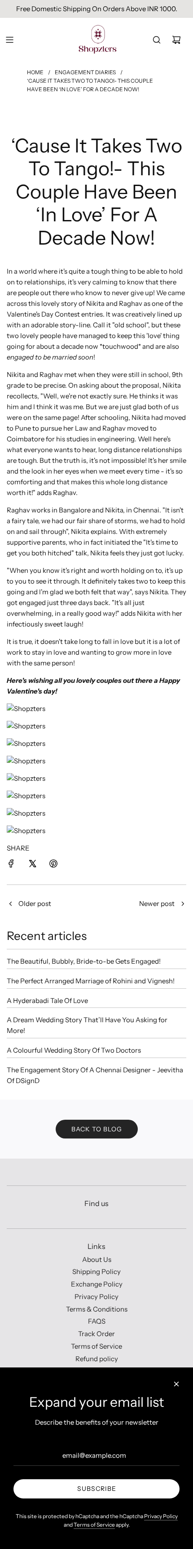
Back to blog (96, 1129)
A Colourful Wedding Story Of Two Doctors (74, 1050)
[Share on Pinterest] (53, 865)
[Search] (157, 40)
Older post (34, 903)
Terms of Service (94, 1524)
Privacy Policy (161, 1516)
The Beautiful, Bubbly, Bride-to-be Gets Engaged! (84, 961)
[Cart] (176, 40)
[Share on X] (32, 865)
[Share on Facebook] (11, 865)
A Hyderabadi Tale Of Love (47, 1000)
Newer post (157, 903)
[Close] (176, 1384)
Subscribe (96, 1489)
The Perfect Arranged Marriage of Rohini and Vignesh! (91, 981)
